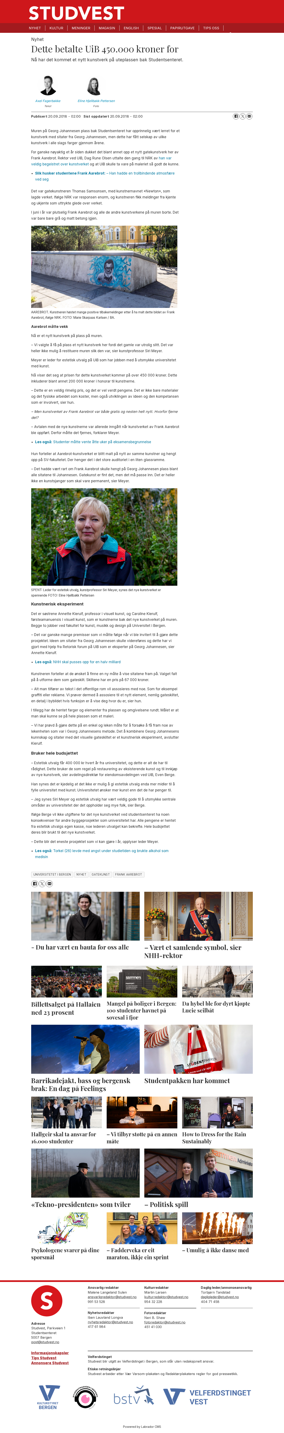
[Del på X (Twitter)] (243, 116)
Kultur (56, 28)
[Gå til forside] (76, 13)
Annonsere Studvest (50, 1363)
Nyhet (35, 28)
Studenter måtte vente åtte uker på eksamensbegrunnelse (93, 442)
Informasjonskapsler (50, 1353)
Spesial (154, 28)
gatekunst (101, 874)
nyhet (81, 874)
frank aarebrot (128, 874)
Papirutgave (182, 28)
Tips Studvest (43, 1358)
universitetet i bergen (52, 874)
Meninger (81, 28)
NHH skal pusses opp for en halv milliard (78, 662)
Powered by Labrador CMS (142, 1426)
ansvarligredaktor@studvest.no (112, 1297)
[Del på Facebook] (236, 116)
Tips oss (211, 28)
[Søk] (230, 33)
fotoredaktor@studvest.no (164, 1322)
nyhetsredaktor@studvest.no (110, 1322)
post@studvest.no (45, 1342)
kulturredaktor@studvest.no (166, 1297)
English (131, 28)
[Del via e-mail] (249, 116)
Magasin (107, 28)
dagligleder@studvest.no (220, 1297)
